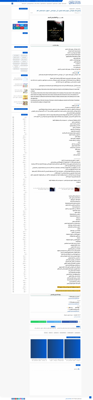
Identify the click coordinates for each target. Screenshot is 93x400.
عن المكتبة (47, 1)
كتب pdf (45, 332)
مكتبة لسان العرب (77, 317)
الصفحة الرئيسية (59, 1)
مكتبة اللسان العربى (68, 398)
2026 (25, 117)
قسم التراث (24, 61)
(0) (31, 12)
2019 (25, 254)
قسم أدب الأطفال (16, 57)
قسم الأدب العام (24, 59)
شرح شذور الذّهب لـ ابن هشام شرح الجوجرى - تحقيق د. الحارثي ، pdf (17, 97)
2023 (25, 177)
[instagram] (26, 1)
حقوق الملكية (51, 1)
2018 (25, 278)
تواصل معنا (40, 1)
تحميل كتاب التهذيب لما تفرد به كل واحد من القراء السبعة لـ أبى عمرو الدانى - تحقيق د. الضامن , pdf (56, 360)
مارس (24, 128)
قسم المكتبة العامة (24, 70)
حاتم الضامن (56, 332)
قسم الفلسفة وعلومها (24, 68)
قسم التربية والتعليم (24, 63)
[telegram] (24, 1)
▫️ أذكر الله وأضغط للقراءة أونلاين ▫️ (73, 311)
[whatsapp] (21, 1)
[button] (70, 322)
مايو (24, 124)
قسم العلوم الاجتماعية (24, 65)
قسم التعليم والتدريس (16, 63)
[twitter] (28, 1)
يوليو (24, 121)
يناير (24, 132)
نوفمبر (24, 156)
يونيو (24, 122)
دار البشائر (50, 332)
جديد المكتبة (55, 1)
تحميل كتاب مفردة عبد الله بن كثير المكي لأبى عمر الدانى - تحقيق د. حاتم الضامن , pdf (41, 189)
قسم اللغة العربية (16, 68)
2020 (25, 229)
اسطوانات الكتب (16, 55)
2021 (25, 209)
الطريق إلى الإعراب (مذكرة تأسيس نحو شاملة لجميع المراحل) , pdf (18, 91)
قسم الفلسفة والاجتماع (16, 66)
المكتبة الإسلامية (49, 3)
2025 (25, 134)
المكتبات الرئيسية (55, 3)
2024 (25, 152)
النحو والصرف (24, 57)
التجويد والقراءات (71, 8)
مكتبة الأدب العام (37, 3)
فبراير (24, 130)
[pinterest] (23, 1)
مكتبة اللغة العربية (43, 3)
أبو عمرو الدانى (77, 8)
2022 (25, 192)
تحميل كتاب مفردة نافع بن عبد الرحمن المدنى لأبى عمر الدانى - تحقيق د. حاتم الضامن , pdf (66, 189)
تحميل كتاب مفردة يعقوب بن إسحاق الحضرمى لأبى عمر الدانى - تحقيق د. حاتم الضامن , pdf (39, 360)
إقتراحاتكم (44, 1)
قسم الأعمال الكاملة (16, 59)
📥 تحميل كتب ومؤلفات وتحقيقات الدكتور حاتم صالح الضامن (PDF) (68, 291)
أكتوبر (24, 158)
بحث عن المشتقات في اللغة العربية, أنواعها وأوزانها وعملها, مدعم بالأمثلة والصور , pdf (17, 79)
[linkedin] (19, 1)
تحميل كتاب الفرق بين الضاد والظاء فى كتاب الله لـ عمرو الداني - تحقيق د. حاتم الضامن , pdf (72, 360)
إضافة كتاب (36, 1)
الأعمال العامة (24, 3)
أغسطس (24, 119)
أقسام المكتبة (64, 3)
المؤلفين (59, 3)
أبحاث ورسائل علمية (24, 55)
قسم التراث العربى (16, 61)
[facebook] (29, 1)
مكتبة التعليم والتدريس (30, 3)
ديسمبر (24, 136)
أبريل (24, 126)
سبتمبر (24, 160)
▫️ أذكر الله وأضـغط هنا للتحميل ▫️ (73, 298)
